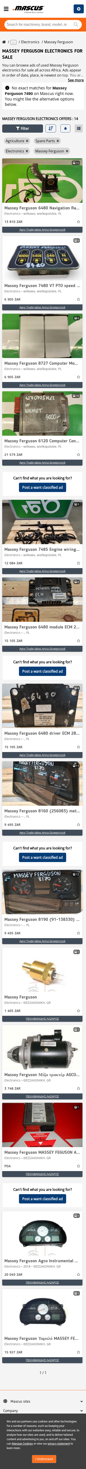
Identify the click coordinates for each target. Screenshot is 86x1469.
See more (76, 80)
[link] (42, 180)
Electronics (30, 41)
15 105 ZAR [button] (13, 641)
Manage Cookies (22, 1443)
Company (10, 1411)
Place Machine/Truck (79, 8)
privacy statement (59, 1443)
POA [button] (7, 1166)
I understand (44, 1459)
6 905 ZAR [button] (12, 299)
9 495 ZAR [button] (12, 825)
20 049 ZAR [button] (13, 1275)
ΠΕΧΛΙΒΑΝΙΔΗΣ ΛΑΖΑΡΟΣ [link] (42, 1019)
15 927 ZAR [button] (13, 1352)
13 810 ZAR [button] (13, 222)
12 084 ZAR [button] (13, 563)
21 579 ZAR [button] (13, 455)
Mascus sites (20, 1402)
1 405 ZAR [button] (12, 1011)
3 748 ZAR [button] (12, 1089)
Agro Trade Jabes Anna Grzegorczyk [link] (42, 230)
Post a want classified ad (42, 487)
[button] (22, 128)
